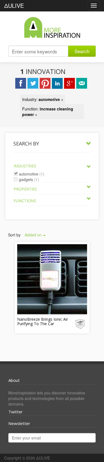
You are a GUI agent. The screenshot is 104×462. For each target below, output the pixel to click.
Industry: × (42, 99)
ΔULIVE (14, 5)
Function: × (47, 111)
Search (82, 51)
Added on (34, 235)
